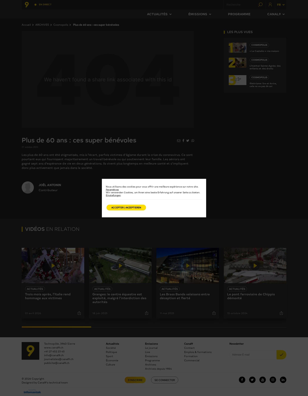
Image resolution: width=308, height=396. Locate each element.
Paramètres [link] (112, 189)
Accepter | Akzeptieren (126, 207)
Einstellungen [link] (113, 195)
